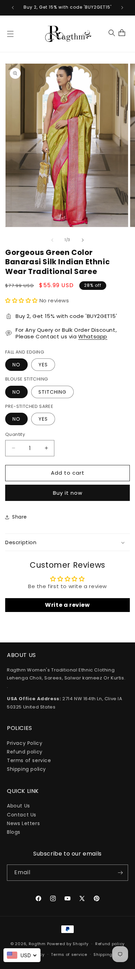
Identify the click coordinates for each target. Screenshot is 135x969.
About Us (18, 805)
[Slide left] (52, 240)
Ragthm (37, 944)
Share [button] (19, 516)
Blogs (13, 832)
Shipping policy (26, 769)
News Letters (23, 823)
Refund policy (25, 751)
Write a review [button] (67, 605)
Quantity (15, 434)
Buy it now (67, 492)
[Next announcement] (122, 7)
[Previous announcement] (12, 7)
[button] (10, 34)
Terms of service (29, 760)
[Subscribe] (120, 873)
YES (43, 364)
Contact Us (21, 814)
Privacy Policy (24, 743)
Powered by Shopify (68, 944)
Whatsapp (92, 336)
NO (16, 364)
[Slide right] (82, 240)
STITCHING (52, 391)
